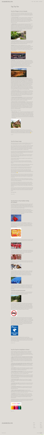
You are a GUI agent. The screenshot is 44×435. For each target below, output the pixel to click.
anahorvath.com (7, 1)
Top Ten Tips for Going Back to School (20, 349)
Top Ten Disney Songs (16, 141)
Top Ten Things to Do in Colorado (19, 11)
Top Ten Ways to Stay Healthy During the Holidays (20, 201)
